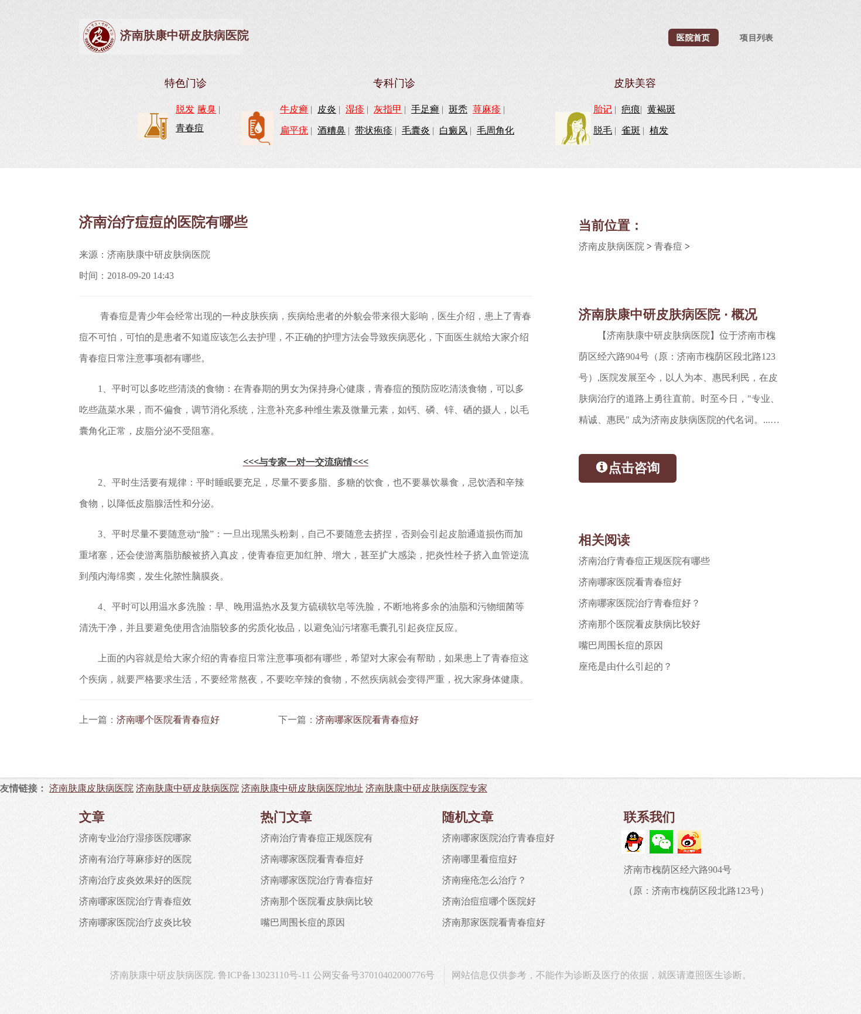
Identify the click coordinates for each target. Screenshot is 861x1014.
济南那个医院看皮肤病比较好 (640, 624)
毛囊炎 (416, 130)
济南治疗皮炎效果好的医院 (135, 880)
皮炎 (326, 109)
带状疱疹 (373, 130)
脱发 (185, 109)
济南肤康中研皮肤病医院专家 (426, 787)
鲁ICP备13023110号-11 (264, 975)
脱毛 (602, 130)
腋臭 (206, 109)
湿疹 (355, 109)
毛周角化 (495, 130)
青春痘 (190, 128)
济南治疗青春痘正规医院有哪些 (644, 561)
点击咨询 (634, 468)
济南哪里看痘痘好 (479, 859)
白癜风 (453, 130)
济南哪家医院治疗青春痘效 (135, 901)
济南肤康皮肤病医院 (91, 787)
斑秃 (458, 109)
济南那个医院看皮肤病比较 (317, 901)
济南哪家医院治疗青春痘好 (317, 880)
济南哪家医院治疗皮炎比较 (135, 922)
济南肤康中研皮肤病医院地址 (302, 787)
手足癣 (425, 109)
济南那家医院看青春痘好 (493, 922)
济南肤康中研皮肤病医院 (184, 35)
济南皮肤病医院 (611, 246)
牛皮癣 (294, 109)
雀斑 (630, 130)
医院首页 (693, 37)
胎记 (602, 109)
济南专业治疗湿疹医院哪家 (135, 838)
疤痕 (630, 109)
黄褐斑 (661, 109)
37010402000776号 (397, 975)
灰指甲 (388, 109)
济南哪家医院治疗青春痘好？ (640, 603)
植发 (659, 130)
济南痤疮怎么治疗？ (484, 880)
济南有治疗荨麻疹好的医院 (135, 859)
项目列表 (756, 37)
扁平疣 (294, 130)
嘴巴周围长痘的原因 (621, 645)
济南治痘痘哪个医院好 (489, 901)
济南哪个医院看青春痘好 (168, 720)
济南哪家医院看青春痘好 (367, 720)
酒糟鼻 (331, 130)
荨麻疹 (487, 109)
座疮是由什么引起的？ (625, 666)
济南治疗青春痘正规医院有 (317, 838)
